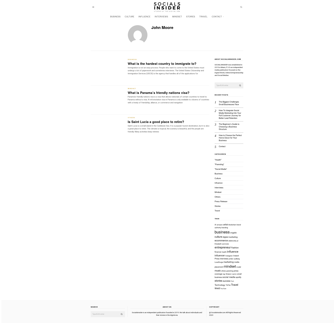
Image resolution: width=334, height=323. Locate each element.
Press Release (221, 201)
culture (218, 237)
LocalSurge (219, 262)
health (224, 252)
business (222, 231)
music (218, 270)
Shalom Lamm (231, 274)
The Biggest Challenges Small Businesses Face (229, 102)
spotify (238, 277)
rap (224, 274)
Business (115, 16)
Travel (203, 16)
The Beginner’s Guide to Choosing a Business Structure (229, 126)
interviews (224, 258)
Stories (190, 16)
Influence (144, 16)
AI (215, 224)
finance (218, 251)
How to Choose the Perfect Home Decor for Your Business (230, 138)
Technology (220, 284)
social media (228, 277)
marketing (228, 261)
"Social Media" (221, 169)
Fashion (235, 247)
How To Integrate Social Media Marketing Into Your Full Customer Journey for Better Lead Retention (230, 114)
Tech (232, 281)
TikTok (228, 285)
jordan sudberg (234, 258)
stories (218, 280)
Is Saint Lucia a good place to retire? (156, 121)
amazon (220, 224)
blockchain (232, 224)
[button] (240, 85)
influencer (220, 255)
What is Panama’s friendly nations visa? (158, 92)
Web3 (217, 288)
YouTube (223, 288)
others (223, 271)
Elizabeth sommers (222, 244)
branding (225, 227)
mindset (230, 266)
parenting (229, 271)
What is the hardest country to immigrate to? (162, 63)
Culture (129, 16)
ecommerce (221, 240)
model (238, 267)
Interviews (161, 16)
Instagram (229, 255)
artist (225, 224)
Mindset (177, 16)
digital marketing (230, 236)
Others (131, 117)
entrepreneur (223, 247)
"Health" (218, 159)
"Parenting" (219, 164)
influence (232, 251)
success (226, 280)
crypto (233, 232)
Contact (217, 16)
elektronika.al (233, 240)
